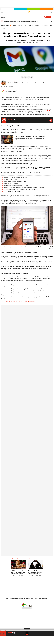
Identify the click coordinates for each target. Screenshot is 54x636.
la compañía (8, 195)
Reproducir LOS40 (50, 120)
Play (27, 633)
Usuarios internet (31, 301)
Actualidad (7, 28)
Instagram (18, 581)
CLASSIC (16, 8)
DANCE (29, 8)
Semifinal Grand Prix (18, 25)
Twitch (33, 581)
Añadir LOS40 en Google (10, 91)
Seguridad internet (23, 301)
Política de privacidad (23, 598)
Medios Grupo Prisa (27, 608)
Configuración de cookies (43, 598)
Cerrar (51, 21)
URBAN (42, 8)
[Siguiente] (52, 25)
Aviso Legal (8, 598)
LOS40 (3, 8)
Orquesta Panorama (37, 25)
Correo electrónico (13, 301)
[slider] (27, 630)
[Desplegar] (27, 628)
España (3, 17)
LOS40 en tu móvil (22, 600)
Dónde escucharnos (31, 600)
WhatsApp (28, 77)
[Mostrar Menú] (2, 12)
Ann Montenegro (12, 81)
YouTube (24, 581)
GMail (7, 301)
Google (49, 109)
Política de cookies (33, 598)
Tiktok (21, 581)
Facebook (22, 77)
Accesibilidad (15, 598)
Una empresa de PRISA (27, 605)
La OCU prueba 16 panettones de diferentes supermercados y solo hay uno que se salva (18, 572)
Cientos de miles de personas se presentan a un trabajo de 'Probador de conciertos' (35, 572)
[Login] (52, 12)
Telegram (31, 77)
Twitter (25, 77)
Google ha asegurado (7, 277)
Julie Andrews (27, 25)
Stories (35, 581)
